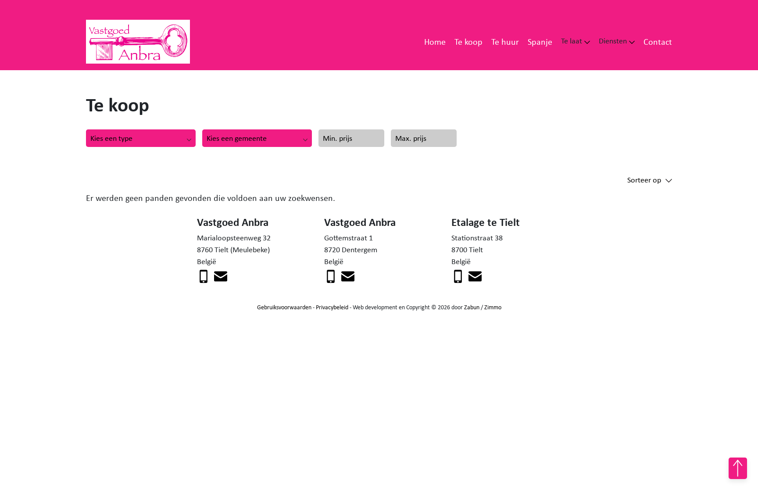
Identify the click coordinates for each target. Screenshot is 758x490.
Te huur (505, 41)
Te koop (468, 41)
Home (435, 41)
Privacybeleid (332, 307)
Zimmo (492, 307)
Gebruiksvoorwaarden (284, 307)
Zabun (471, 307)
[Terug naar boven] (738, 468)
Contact (658, 41)
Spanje (540, 41)
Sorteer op (644, 180)
